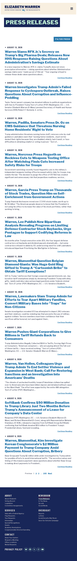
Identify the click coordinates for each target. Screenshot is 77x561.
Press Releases (44, 499)
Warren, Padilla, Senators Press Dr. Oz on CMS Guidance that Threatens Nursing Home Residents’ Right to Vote (37, 126)
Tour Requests (10, 518)
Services (10, 510)
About (8, 495)
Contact (10, 534)
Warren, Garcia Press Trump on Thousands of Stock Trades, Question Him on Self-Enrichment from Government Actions (38, 193)
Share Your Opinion (11, 538)
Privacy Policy (13, 549)
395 (45, 473)
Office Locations (11, 542)
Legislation (9, 503)
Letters (41, 516)
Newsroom (44, 495)
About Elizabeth (10, 499)
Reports (41, 513)
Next (50, 473)
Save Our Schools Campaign (48, 520)
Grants (7, 525)
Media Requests (11, 545)
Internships (9, 520)
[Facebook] (30, 549)
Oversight (44, 510)
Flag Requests (10, 516)
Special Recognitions (12, 523)
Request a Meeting (11, 540)
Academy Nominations (13, 527)
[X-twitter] (34, 549)
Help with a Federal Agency (14, 513)
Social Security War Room (47, 518)
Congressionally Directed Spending (17, 530)
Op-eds (41, 503)
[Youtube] (42, 549)
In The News (42, 501)
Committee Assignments (14, 506)
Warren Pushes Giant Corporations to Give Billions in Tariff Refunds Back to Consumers (38, 335)
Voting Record (10, 501)
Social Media (43, 506)
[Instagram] (38, 549)
